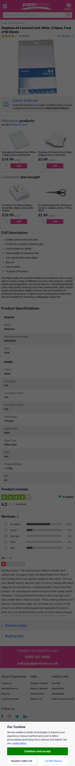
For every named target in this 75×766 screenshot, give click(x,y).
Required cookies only (21, 761)
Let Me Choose (53, 761)
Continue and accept (37, 751)
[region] (37, 744)
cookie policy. (19, 743)
